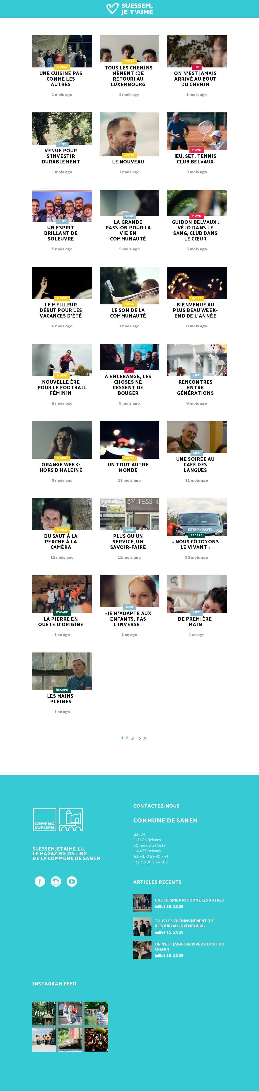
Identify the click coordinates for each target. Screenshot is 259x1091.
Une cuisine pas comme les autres (60, 79)
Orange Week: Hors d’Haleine (60, 467)
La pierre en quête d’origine (60, 622)
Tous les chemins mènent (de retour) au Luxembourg (129, 76)
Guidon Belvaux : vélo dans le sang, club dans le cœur (195, 231)
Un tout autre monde (128, 467)
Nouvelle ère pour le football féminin (62, 387)
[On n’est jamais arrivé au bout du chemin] (142, 950)
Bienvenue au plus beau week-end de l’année (195, 310)
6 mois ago (62, 326)
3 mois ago (196, 172)
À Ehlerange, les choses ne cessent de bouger (128, 385)
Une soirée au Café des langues (195, 464)
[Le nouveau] (129, 147)
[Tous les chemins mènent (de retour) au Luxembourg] (142, 926)
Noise (62, 67)
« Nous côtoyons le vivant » (195, 544)
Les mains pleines (60, 699)
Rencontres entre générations (195, 387)
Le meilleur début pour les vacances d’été (60, 310)
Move (196, 150)
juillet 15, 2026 (169, 906)
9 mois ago (129, 403)
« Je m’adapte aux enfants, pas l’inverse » (128, 619)
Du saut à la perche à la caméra (61, 541)
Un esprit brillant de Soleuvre (60, 233)
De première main (195, 622)
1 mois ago (62, 94)
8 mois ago (196, 326)
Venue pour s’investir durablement (61, 156)
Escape (196, 535)
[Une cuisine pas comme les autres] (142, 903)
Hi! (197, 67)
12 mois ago (62, 557)
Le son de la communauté (128, 313)
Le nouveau (128, 162)
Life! (62, 144)
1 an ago (62, 635)
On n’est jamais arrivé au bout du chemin (195, 79)
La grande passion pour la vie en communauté (128, 231)
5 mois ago (62, 249)
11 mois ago (129, 480)
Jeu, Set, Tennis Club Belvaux (195, 159)
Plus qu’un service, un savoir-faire (128, 541)
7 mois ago (129, 326)
